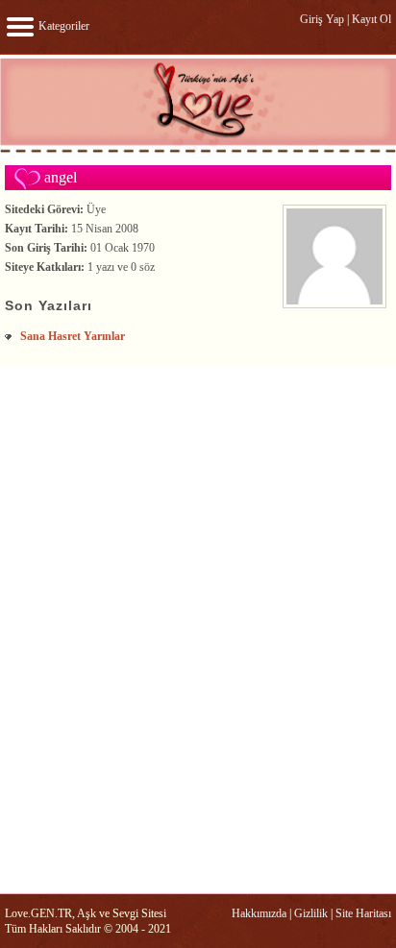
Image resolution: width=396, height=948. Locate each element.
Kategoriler (62, 26)
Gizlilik (311, 913)
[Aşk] (198, 151)
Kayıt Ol (371, 19)
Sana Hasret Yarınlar (72, 336)
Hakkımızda (259, 913)
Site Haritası (363, 913)
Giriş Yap (322, 19)
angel (60, 177)
